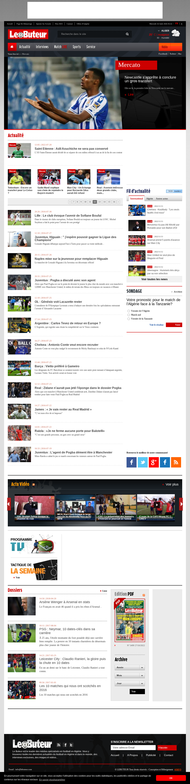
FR (176, 23)
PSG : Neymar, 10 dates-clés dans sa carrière (67, 631)
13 (100, 202)
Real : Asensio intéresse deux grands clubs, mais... (110, 190)
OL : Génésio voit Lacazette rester (58, 301)
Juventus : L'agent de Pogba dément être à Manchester (73, 452)
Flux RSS (59, 24)
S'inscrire (162, 747)
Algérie (149, 198)
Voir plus (172, 484)
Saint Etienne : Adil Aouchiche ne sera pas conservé (71, 148)
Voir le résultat (156, 325)
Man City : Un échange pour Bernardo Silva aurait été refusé (79, 190)
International (136, 198)
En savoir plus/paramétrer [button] (52, 779)
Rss (179, 54)
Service (90, 47)
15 (109, 202)
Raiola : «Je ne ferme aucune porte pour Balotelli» (70, 431)
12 (95, 202)
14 (104, 202)
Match (60, 47)
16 (114, 202)
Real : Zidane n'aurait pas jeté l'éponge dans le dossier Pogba (78, 388)
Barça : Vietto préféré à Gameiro (57, 366)
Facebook (163, 54)
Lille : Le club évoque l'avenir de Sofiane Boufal (68, 215)
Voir (18, 577)
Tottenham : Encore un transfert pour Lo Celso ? (20, 190)
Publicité (151, 755)
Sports (77, 47)
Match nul (136, 315)
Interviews (42, 47)
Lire (131, 94)
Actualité (24, 47)
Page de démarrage (24, 24)
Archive (178, 292)
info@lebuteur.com (23, 769)
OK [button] (171, 778)
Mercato (129, 64)
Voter (177, 325)
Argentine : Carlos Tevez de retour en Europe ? (68, 323)
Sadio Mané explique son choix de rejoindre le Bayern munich (50, 190)
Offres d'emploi (83, 24)
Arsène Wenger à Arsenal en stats (64, 602)
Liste (104, 591)
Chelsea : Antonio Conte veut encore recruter (66, 344)
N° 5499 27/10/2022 (136, 645)
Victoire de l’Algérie (140, 311)
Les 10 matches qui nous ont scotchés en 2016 (70, 688)
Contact (70, 24)
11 (90, 202)
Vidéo (165, 47)
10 (85, 202)
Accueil (10, 24)
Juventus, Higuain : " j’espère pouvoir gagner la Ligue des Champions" (75, 239)
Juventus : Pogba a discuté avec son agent (65, 280)
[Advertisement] (95, 10)
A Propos (132, 755)
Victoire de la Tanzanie (142, 318)
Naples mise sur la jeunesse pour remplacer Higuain (71, 258)
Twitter (173, 54)
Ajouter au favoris (43, 24)
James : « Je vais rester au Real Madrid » (63, 409)
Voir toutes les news (154, 279)
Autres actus (162, 198)
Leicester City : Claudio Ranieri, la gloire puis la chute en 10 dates (72, 661)
